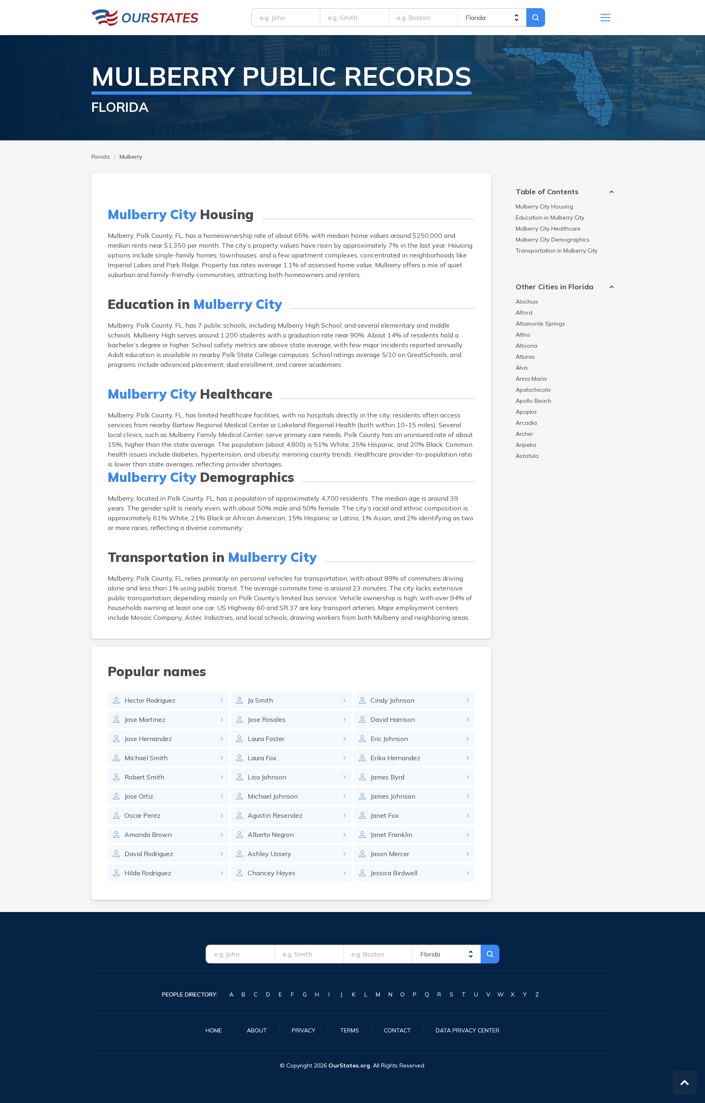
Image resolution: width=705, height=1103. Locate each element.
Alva (522, 367)
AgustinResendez (275, 815)
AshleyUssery (269, 854)
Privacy (303, 1030)
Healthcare (548, 228)
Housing (544, 206)
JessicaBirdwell (393, 873)
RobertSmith (144, 777)
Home (214, 1030)
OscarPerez (142, 815)
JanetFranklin (391, 834)
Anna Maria (531, 378)
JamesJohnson (392, 796)
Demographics (553, 239)
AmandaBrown (148, 834)
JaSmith (260, 700)
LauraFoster (266, 739)
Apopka (526, 411)
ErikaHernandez (395, 758)
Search (535, 17)
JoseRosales (267, 719)
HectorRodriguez (149, 700)
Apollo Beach (533, 400)
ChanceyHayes (271, 873)
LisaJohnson (267, 777)
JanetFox (384, 815)
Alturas (525, 356)
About (257, 1030)
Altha (523, 334)
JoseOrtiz (138, 796)
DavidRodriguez (148, 854)
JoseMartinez (144, 719)
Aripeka (526, 444)
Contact (397, 1030)
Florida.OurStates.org (145, 17)
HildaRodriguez (147, 873)
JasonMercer (389, 854)
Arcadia (526, 422)
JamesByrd (387, 777)
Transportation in (556, 250)
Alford (524, 312)
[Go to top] (684, 1082)
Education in (550, 217)
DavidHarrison (392, 719)
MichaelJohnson (273, 796)
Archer (524, 433)
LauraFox (262, 758)
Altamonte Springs (540, 323)
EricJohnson (389, 739)
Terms (349, 1030)
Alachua (527, 301)
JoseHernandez (148, 739)
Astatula (527, 455)
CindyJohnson (392, 700)
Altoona (526, 345)
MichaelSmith (146, 758)
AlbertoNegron (271, 834)
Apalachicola (533, 389)
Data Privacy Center (467, 1030)
